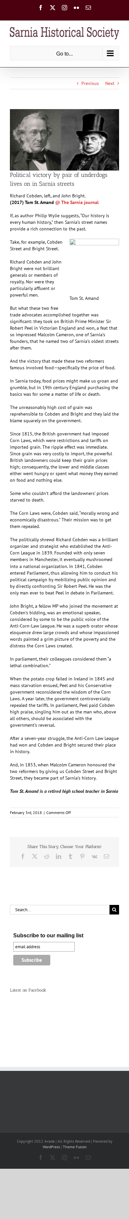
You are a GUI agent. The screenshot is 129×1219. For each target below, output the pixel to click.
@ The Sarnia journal (77, 202)
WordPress (51, 1146)
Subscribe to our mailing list (48, 935)
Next (109, 83)
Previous (90, 83)
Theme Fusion (75, 1146)
